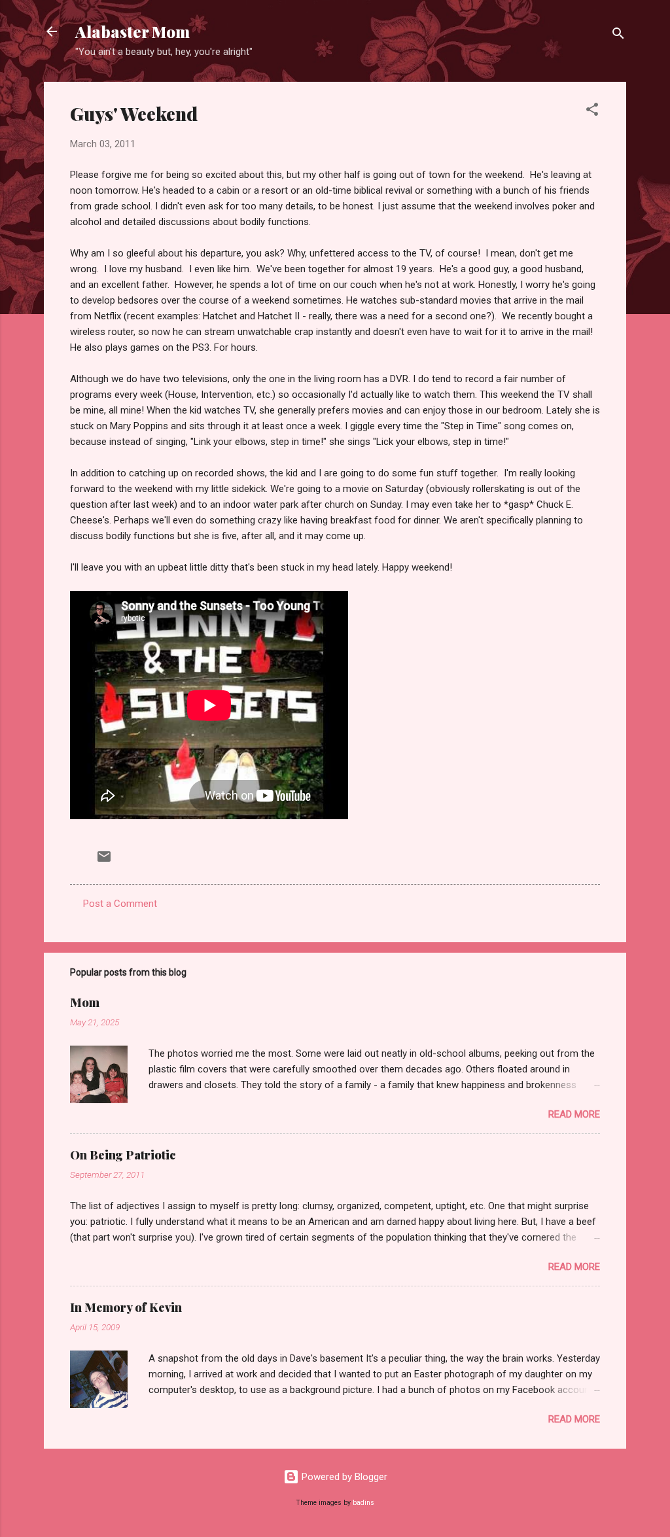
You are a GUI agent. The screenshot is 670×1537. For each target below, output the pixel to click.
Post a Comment (120, 904)
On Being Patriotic (123, 1155)
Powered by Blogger (343, 1477)
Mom (84, 1002)
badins (363, 1502)
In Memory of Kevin (126, 1307)
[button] (592, 111)
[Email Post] (104, 861)
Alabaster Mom (132, 31)
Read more (574, 1114)
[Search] (618, 36)
